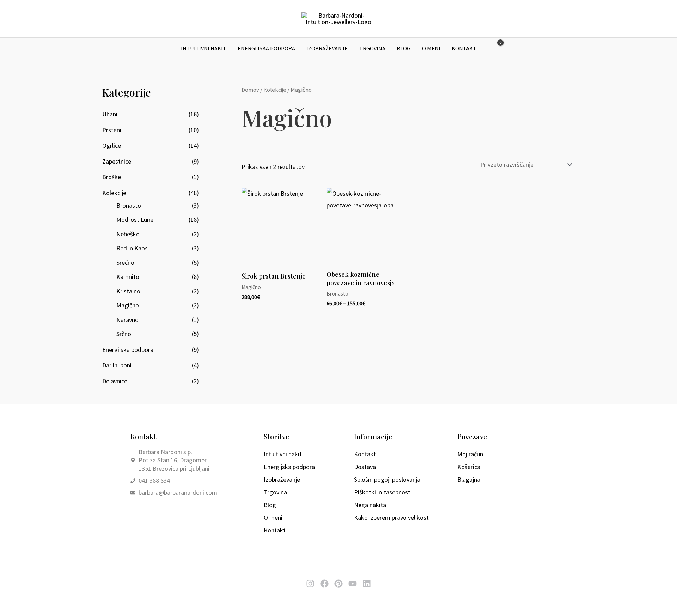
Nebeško (128, 234)
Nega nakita (370, 505)
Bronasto (128, 205)
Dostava (365, 467)
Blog (403, 48)
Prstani (111, 130)
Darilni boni (117, 365)
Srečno (125, 262)
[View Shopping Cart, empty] (495, 48)
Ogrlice (111, 145)
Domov (250, 89)
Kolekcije (114, 193)
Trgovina (372, 48)
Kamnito (127, 277)
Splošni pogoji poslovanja (387, 479)
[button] (512, 48)
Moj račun (470, 454)
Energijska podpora (266, 48)
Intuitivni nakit (203, 48)
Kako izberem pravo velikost (391, 517)
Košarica (468, 467)
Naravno (127, 320)
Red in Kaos (132, 248)
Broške (111, 177)
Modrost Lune (134, 219)
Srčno (123, 334)
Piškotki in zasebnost (382, 492)
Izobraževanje (327, 48)
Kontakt (464, 48)
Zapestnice (116, 161)
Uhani (109, 114)
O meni (431, 48)
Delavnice (114, 381)
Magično (127, 305)
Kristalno (128, 291)
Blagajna (468, 479)
